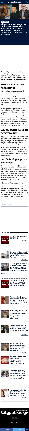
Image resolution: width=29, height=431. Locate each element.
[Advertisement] (15, 219)
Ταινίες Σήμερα (14, 422)
